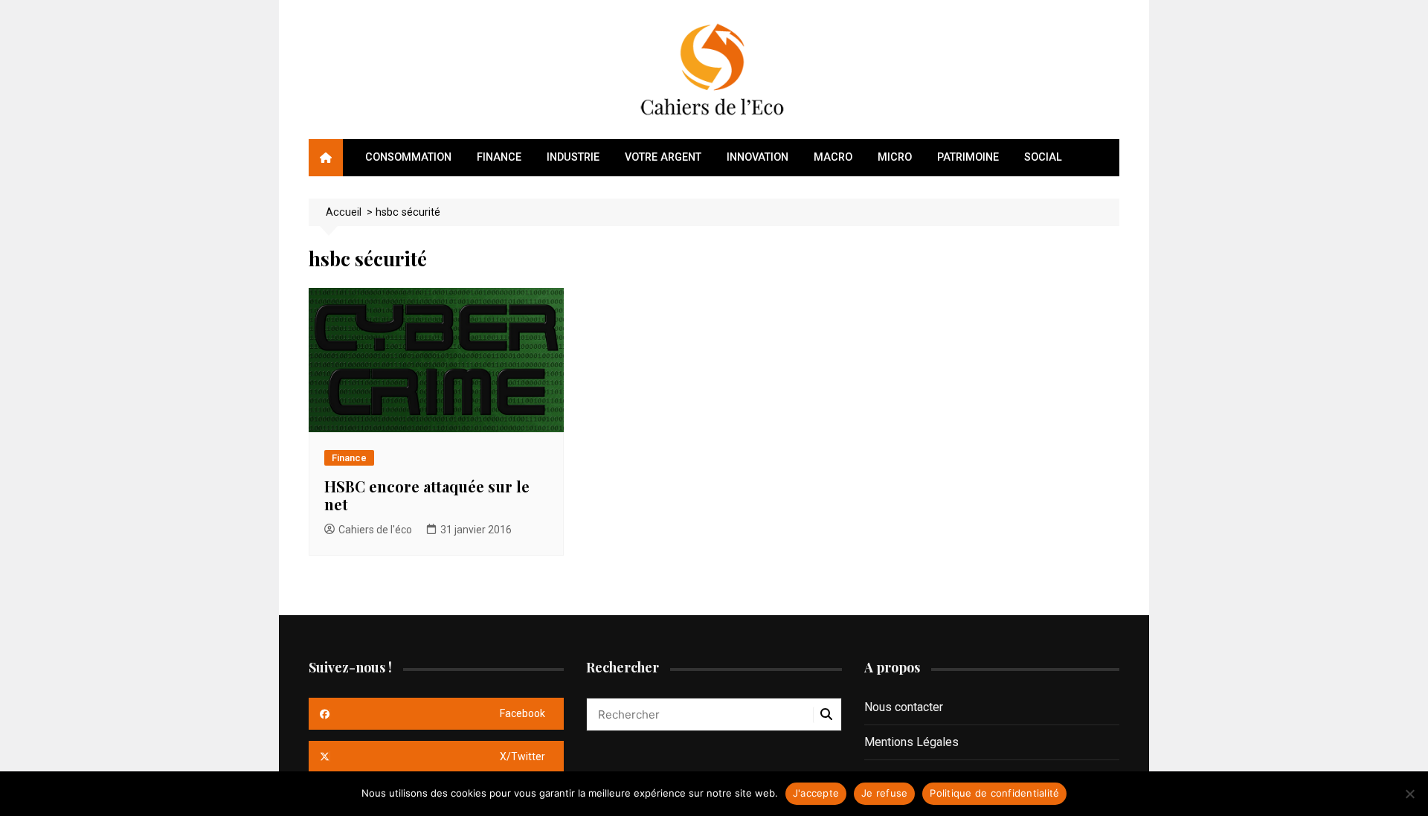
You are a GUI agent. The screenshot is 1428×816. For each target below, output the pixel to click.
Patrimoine (968, 157)
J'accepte (816, 793)
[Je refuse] (1409, 793)
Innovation (757, 157)
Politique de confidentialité (994, 793)
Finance (499, 157)
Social (1043, 157)
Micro (895, 157)
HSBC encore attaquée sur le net (427, 495)
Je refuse (884, 793)
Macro (833, 157)
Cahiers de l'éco (375, 530)
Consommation (408, 157)
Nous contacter (903, 707)
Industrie (573, 157)
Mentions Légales (911, 742)
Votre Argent (663, 157)
